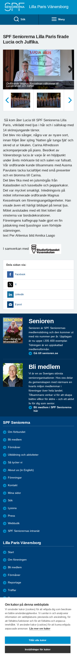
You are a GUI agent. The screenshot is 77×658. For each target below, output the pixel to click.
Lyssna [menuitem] (12, 508)
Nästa (70, 100)
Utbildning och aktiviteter (23, 454)
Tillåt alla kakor (37, 640)
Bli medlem (15, 439)
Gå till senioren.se (46, 353)
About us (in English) (21, 470)
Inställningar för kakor (38, 649)
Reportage (14, 582)
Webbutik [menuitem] (14, 523)
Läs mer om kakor (39, 628)
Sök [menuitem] (23, 19)
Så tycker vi (15, 462)
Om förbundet (16, 431)
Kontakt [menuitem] (12, 485)
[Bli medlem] (13, 375)
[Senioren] (13, 330)
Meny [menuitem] (61, 19)
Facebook (20, 274)
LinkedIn (19, 294)
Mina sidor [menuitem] (14, 492)
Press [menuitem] (11, 515)
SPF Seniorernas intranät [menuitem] (23, 530)
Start (11, 552)
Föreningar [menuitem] (15, 477)
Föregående (7, 100)
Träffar (12, 590)
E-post (18, 304)
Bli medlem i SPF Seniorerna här (52, 409)
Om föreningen (17, 559)
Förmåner (14, 447)
